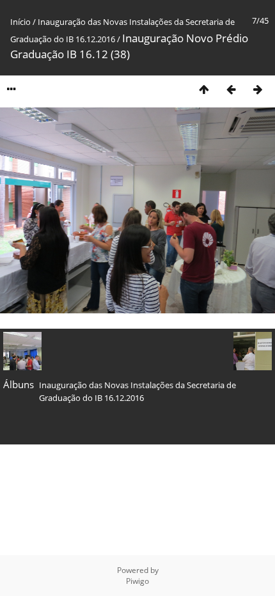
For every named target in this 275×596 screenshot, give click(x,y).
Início (20, 21)
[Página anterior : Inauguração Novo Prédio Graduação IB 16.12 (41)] (230, 89)
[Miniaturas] (204, 89)
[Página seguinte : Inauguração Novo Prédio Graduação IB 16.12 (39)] (257, 89)
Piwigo (137, 581)
